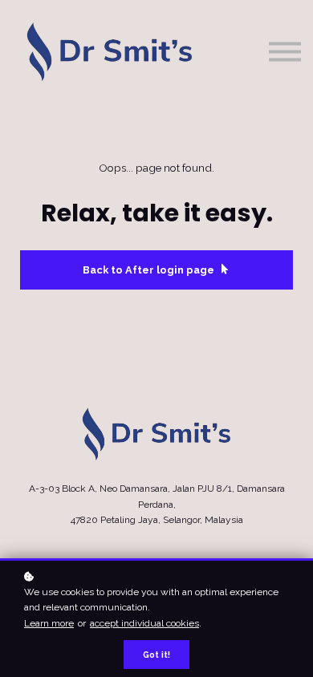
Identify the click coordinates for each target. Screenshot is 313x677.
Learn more (49, 623)
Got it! (156, 654)
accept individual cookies (144, 623)
